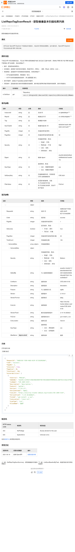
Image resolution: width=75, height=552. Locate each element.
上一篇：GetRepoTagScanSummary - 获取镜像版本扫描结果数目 (20, 463)
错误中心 (7, 439)
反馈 (40, 472)
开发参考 (17, 16)
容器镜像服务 (9, 16)
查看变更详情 (32, 454)
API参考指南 (24, 16)
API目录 (32, 16)
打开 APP (69, 2)
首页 (3, 16)
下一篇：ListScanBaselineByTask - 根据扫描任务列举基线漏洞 (55, 463)
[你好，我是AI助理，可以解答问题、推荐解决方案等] (64, 7)
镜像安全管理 (39, 16)
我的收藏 (68, 29)
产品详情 (36, 29)
